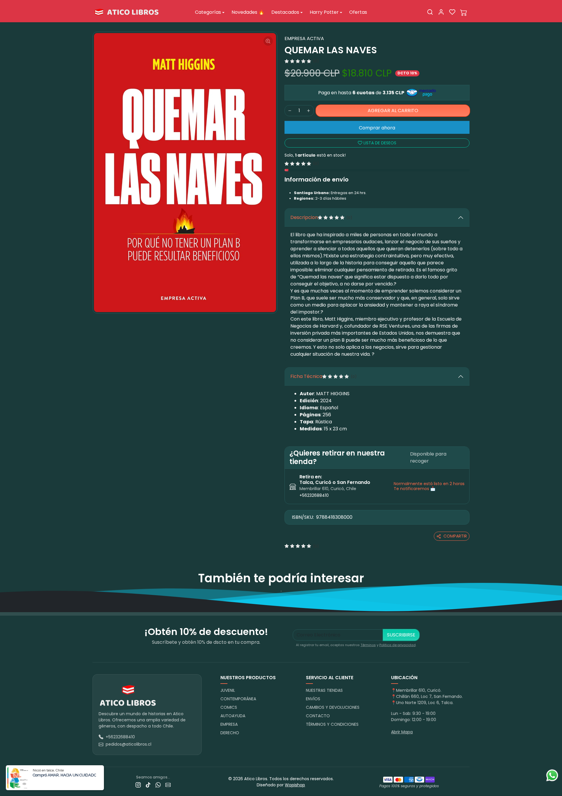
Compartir (455, 536)
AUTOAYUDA (232, 716)
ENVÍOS (313, 699)
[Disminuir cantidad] (290, 110)
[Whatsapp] (158, 784)
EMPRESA (229, 724)
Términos (368, 645)
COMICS (228, 707)
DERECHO (229, 733)
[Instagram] (138, 784)
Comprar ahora (377, 127)
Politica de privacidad (397, 645)
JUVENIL (227, 690)
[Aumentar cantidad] (308, 110)
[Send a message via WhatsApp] (552, 775)
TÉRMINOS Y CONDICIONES (332, 724)
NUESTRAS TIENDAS (324, 690)
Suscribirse (401, 634)
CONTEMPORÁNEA (238, 699)
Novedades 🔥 (248, 12)
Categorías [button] (208, 12)
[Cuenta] (441, 12)
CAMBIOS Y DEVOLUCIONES (332, 707)
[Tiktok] (148, 784)
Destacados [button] (285, 12)
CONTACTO (318, 716)
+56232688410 (314, 495)
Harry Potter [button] (324, 12)
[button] (430, 12)
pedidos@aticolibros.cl (128, 744)
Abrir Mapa (402, 732)
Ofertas (358, 12)
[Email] (168, 784)
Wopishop (295, 785)
